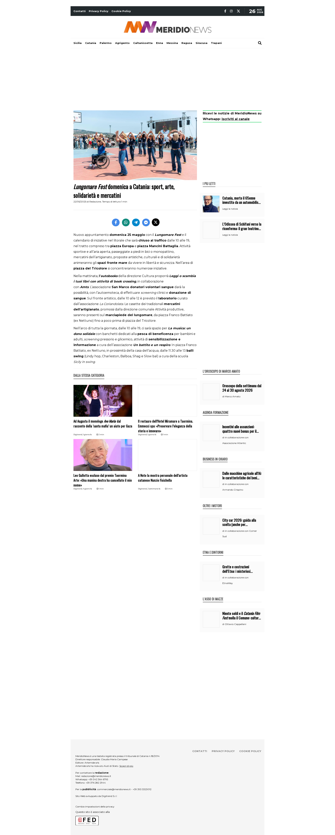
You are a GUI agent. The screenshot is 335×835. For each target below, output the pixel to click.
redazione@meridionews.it (96, 776)
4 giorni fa (87, 489)
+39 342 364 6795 (98, 779)
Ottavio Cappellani (235, 624)
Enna (159, 42)
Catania (90, 42)
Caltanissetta (143, 42)
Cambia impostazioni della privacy (94, 806)
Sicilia (77, 42)
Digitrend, (78, 434)
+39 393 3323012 (142, 789)
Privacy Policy (98, 11)
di (223, 396)
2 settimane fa (154, 489)
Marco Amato (232, 396)
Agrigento (122, 42)
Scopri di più (126, 765)
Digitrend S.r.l (109, 796)
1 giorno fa (87, 434)
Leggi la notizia (230, 208)
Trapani (216, 42)
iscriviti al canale (236, 119)
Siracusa (201, 42)
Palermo (106, 42)
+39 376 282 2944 (96, 782)
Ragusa (186, 42)
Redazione (95, 201)
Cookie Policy (121, 11)
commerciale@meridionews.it (114, 789)
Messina (172, 42)
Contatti (79, 11)
